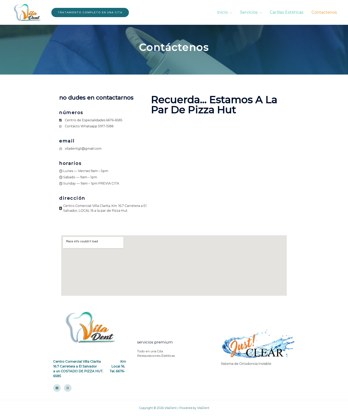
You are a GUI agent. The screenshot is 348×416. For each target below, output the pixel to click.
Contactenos (324, 12)
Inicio (222, 12)
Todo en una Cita (150, 351)
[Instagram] (67, 388)
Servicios (249, 12)
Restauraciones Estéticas (156, 356)
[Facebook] (57, 388)
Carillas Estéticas (286, 12)
